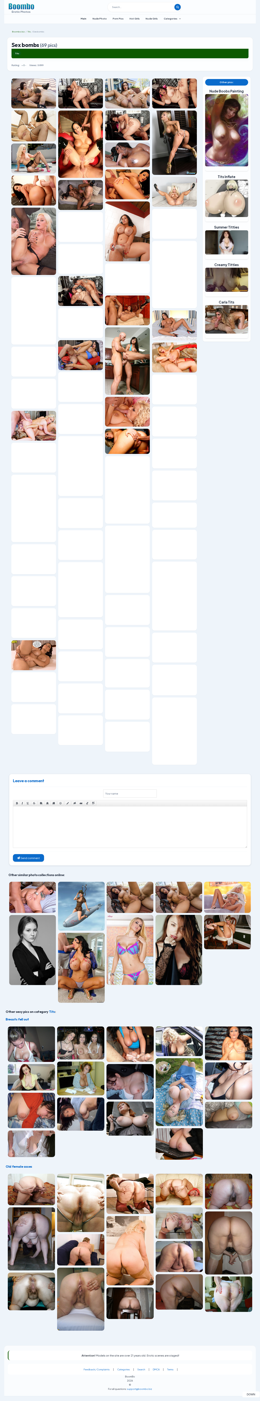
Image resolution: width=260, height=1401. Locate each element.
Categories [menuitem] (170, 18)
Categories (123, 1369)
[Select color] (68, 803)
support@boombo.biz (139, 1389)
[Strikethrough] (34, 803)
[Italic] (22, 803)
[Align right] (53, 803)
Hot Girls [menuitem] (134, 18)
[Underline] (28, 803)
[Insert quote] (81, 803)
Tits (17, 53)
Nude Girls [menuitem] (152, 18)
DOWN (253, 1394)
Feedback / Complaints (97, 1369)
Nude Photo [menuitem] (100, 18)
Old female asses (19, 1166)
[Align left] (41, 803)
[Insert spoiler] (93, 803)
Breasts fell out (17, 1019)
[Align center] (47, 803)
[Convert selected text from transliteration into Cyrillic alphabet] (87, 803)
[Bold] (17, 803)
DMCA (156, 1369)
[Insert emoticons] (60, 803)
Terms (170, 1369)
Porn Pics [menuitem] (118, 18)
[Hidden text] (75, 803)
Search (141, 1369)
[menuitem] (83, 18)
